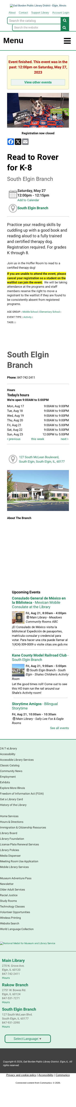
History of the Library (13, 804)
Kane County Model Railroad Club (40, 657)
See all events (59, 728)
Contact (23, 12)
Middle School (30, 311)
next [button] (64, 439)
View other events (38, 82)
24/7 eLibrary (8, 748)
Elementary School (50, 311)
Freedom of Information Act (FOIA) (22, 793)
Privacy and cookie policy (21, 1075)
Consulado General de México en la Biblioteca (39, 602)
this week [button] (37, 439)
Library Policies (9, 850)
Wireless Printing (10, 917)
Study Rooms (8, 900)
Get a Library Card (11, 799)
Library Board (8, 833)
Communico (63, 1075)
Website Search (9, 923)
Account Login (60, 12)
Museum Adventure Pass (15, 878)
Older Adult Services (12, 889)
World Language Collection (17, 929)
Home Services (9, 816)
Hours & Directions (11, 821)
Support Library (40, 12)
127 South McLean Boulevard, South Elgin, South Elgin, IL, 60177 (42, 459)
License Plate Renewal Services (19, 844)
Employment (8, 776)
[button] (67, 41)
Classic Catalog (9, 765)
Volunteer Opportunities (15, 912)
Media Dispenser (10, 855)
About (12, 12)
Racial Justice (8, 895)
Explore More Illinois (12, 788)
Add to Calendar (28, 200)
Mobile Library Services (14, 867)
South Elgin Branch (32, 208)
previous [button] (14, 439)
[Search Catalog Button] (65, 20)
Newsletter (7, 883)
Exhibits (5, 782)
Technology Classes (12, 906)
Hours (6, 977)
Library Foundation (12, 838)
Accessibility (7, 754)
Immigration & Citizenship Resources (23, 827)
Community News (11, 771)
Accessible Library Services (17, 759)
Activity (28, 317)
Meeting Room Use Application (19, 861)
